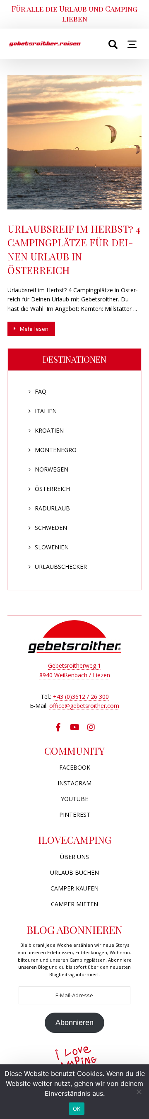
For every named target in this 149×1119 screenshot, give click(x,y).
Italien (46, 411)
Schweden (51, 528)
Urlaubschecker (61, 566)
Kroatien (49, 430)
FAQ (40, 391)
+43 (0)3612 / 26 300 (81, 696)
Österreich (52, 489)
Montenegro (56, 450)
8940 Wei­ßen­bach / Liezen (74, 675)
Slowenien (52, 547)
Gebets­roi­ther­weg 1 (74, 665)
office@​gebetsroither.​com (84, 706)
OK (77, 1108)
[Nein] (139, 1092)
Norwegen (51, 469)
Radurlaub (52, 508)
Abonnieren (74, 1022)
